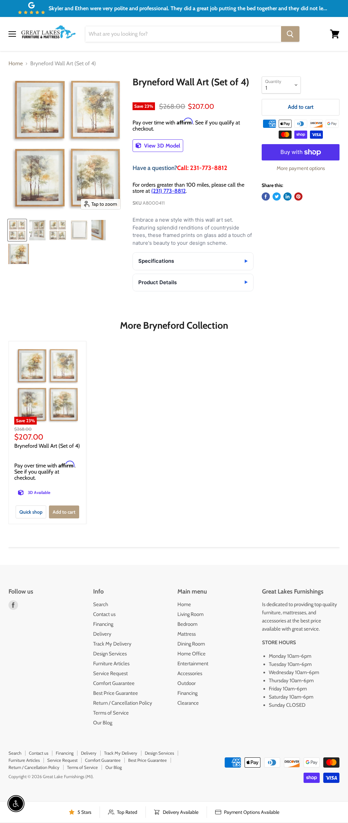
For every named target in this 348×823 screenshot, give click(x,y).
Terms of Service (111, 713)
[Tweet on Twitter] (277, 196)
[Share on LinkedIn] (287, 196)
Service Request (110, 673)
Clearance (188, 703)
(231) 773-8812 (168, 191)
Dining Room (191, 644)
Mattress (186, 634)
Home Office (191, 654)
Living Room (190, 614)
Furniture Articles (111, 664)
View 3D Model (161, 145)
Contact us (104, 614)
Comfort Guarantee (114, 683)
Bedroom (187, 624)
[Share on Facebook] (266, 196)
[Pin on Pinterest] (298, 196)
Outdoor (186, 683)
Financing (103, 624)
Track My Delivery (112, 644)
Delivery (102, 634)
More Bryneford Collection (174, 325)
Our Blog (102, 723)
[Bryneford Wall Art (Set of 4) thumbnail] (17, 230)
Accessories (189, 673)
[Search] (290, 34)
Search (100, 604)
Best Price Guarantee (115, 693)
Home (15, 64)
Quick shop (30, 512)
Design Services (110, 654)
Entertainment (192, 664)
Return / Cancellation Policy (122, 703)
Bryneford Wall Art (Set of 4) (47, 446)
